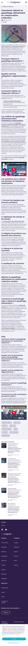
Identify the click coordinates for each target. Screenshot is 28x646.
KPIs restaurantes (14, 432)
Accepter (14, 639)
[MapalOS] (14, 2)
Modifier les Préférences (13, 643)
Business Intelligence (6, 429)
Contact (3, 522)
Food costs (4, 432)
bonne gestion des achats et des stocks (14, 221)
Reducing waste (5, 435)
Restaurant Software (6, 422)
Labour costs (17, 422)
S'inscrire (6, 612)
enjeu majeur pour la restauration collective (12, 46)
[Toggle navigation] (2, 2)
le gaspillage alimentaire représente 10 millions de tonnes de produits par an (13, 125)
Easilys (15, 429)
